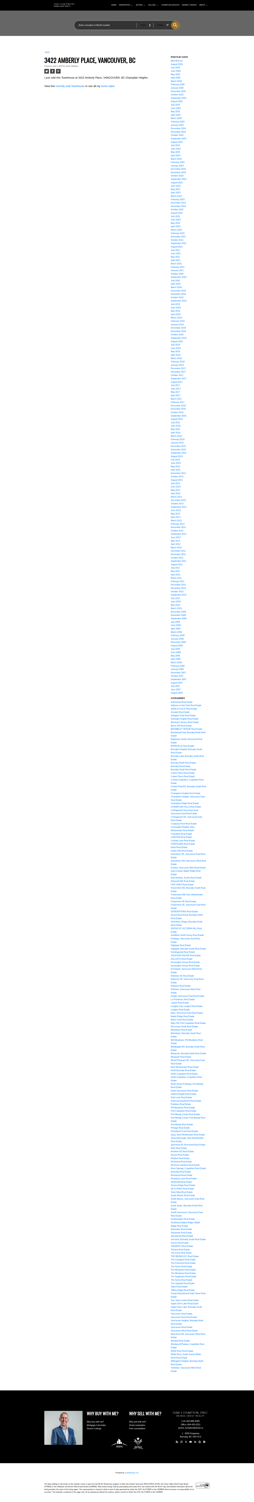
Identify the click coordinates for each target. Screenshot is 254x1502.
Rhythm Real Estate (180, 1158)
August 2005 (177, 693)
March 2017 (176, 399)
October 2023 (177, 176)
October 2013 (177, 503)
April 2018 (175, 355)
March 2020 (176, 287)
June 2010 (176, 601)
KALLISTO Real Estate (181, 959)
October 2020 (177, 274)
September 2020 (178, 277)
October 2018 (177, 334)
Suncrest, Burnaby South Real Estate (188, 1239)
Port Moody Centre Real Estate (185, 1114)
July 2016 (175, 422)
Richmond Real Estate (181, 1162)
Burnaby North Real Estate (183, 763)
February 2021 (178, 267)
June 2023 (176, 186)
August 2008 (177, 645)
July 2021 (175, 250)
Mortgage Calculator (96, 1425)
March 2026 (176, 81)
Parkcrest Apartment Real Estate (186, 1101)
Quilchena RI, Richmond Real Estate (188, 1145)
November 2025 (178, 91)
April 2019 (175, 314)
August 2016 (177, 419)
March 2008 (176, 662)
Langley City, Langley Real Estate (187, 1006)
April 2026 (175, 78)
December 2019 (178, 291)
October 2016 (177, 412)
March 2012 (176, 547)
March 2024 (176, 159)
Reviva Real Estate (180, 1155)
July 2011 (175, 568)
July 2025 (175, 105)
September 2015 (178, 453)
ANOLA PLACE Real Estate (184, 709)
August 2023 (177, 182)
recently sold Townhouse (70, 86)
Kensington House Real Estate (185, 962)
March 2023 (176, 196)
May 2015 (175, 466)
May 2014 (175, 490)
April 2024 (175, 155)
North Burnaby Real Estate (183, 1070)
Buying (139, 5)
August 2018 (177, 341)
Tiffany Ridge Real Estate (183, 1290)
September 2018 (178, 338)
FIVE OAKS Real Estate (182, 884)
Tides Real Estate (179, 1287)
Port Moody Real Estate (182, 1124)
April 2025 (175, 115)
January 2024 (177, 166)
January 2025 (177, 125)
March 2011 (176, 578)
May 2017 (175, 392)
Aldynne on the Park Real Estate (186, 705)
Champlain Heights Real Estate (185, 793)
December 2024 (178, 128)
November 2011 (178, 554)
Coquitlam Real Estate (181, 834)
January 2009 (177, 639)
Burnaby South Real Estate (183, 769)
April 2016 (175, 433)
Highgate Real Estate (181, 945)
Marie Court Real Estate (182, 1020)
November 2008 (178, 642)
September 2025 (178, 98)
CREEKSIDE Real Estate (183, 844)
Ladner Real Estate (180, 1003)
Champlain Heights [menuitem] (170, 5)
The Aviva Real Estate (181, 1253)
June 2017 (176, 389)
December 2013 (178, 500)
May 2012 (175, 541)
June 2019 (176, 308)
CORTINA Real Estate (181, 837)
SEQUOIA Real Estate (181, 1182)
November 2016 (178, 409)
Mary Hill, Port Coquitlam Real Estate (188, 1023)
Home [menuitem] (113, 5)
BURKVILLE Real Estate (182, 746)
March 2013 (176, 520)
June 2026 (176, 71)
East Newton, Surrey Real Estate (186, 878)
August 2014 (177, 480)
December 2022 (178, 203)
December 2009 (178, 612)
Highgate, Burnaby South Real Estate (188, 949)
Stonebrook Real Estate (182, 1236)
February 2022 (178, 233)
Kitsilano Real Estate (180, 986)
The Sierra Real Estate (181, 1280)
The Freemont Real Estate (183, 1263)
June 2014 (176, 487)
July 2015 (175, 459)
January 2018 (177, 365)
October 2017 (177, 375)
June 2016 (176, 426)
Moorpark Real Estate (181, 1057)
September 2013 (178, 507)
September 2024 (178, 138)
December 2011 (178, 551)
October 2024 (177, 135)
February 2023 (178, 199)
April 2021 (175, 260)
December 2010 (178, 585)
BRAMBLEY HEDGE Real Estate (186, 729)
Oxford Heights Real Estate (183, 1094)
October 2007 (177, 676)
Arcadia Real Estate (180, 712)
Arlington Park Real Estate (183, 715)
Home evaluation (137, 1425)
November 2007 (178, 673)
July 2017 (175, 385)
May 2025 (175, 111)
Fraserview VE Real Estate (183, 901)
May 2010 (175, 605)
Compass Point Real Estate (184, 824)
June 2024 (176, 149)
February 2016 (178, 439)
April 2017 (175, 395)
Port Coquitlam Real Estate (183, 1111)
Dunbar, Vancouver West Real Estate (188, 868)
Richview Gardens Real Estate (185, 1165)
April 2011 (175, 575)
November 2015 (178, 449)
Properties (124, 5)
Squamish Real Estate (181, 1233)
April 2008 (175, 659)
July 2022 (175, 216)
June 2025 (176, 108)
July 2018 (175, 345)
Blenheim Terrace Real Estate (185, 722)
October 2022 (177, 209)
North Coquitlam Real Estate (184, 1074)
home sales (108, 86)
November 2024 (178, 132)
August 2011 (177, 564)
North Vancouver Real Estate (184, 1091)
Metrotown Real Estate (181, 1030)
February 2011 (177, 581)
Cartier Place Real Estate (183, 773)
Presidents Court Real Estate (184, 1131)
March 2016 (176, 436)
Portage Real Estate (180, 1128)
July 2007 (175, 686)
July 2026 (175, 67)
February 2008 (178, 666)
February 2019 (178, 321)
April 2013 (175, 517)
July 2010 (175, 598)
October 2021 (177, 240)
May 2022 (175, 223)
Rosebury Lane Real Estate (184, 1178)
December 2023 (178, 169)
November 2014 (178, 473)
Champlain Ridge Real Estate (185, 803)
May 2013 (175, 514)
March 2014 (176, 497)
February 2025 (178, 122)
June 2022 (176, 220)
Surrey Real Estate (180, 1243)
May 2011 (175, 571)
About (202, 5)
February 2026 (178, 84)
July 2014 (175, 483)
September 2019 (178, 301)
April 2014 (175, 493)
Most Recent (177, 61)
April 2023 (175, 192)
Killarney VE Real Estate (182, 976)
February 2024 (178, 162)
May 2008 (175, 656)
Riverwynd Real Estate (181, 1175)
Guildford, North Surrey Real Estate (187, 935)
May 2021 (175, 257)
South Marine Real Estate (183, 1195)
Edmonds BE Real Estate (183, 881)
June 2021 (176, 253)
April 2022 (175, 226)
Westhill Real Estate (180, 1341)
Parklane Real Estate (181, 1104)
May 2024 (175, 152)
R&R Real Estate (179, 1148)
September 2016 (178, 416)
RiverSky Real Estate (181, 1172)
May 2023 (175, 189)
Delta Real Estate (179, 847)
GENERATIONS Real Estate (184, 911)
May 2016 (175, 429)
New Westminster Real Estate (185, 1067)
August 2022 (177, 213)
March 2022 (176, 230)
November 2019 (178, 294)
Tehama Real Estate (180, 1249)
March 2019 (176, 318)
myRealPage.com (132, 1473)
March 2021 (176, 264)
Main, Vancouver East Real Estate (187, 1013)
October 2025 (177, 94)
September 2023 (178, 179)
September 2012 (178, 534)
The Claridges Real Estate (183, 1259)
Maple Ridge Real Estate (182, 1016)
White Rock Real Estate (182, 1351)
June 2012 (176, 537)
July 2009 (175, 622)
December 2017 (178, 368)
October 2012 (177, 531)
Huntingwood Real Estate (183, 952)
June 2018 (176, 348)
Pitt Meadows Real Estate (183, 1107)
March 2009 (176, 632)
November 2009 (178, 615)
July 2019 (175, 304)
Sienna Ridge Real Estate (183, 1185)
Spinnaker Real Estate (181, 1229)
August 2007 (177, 683)
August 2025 (177, 101)
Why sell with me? (137, 1422)
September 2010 (178, 595)
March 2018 (176, 358)
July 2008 (175, 649)
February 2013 (178, 524)
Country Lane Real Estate (183, 840)
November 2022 (178, 206)
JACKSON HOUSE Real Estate (186, 955)
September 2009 (178, 618)
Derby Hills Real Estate (182, 851)
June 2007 (176, 689)
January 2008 (177, 669)
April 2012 (175, 544)
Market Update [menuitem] (189, 5)
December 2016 (178, 405)
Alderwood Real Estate (181, 702)
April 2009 (175, 629)
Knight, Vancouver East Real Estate (187, 996)
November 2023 (178, 172)
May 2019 (175, 311)
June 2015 (176, 463)
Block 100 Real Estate (181, 726)
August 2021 (177, 247)
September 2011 (178, 561)
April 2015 (175, 470)
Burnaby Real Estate (180, 766)
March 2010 (176, 608)
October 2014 (177, 476)
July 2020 (175, 280)
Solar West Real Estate (182, 1192)
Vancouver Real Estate (181, 1314)
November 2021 (178, 236)
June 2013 (176, 510)
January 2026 (177, 88)
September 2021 (178, 243)
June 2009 (176, 625)
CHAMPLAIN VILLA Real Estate (186, 807)
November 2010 (178, 588)
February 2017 (178, 402)
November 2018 (178, 331)
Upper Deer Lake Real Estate (184, 1303)
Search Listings (94, 1428)
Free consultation (137, 1428)
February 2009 (178, 635)
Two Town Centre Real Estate (185, 1300)
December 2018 (178, 328)
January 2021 (177, 270)
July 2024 (175, 145)
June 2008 (176, 652)
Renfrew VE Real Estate (182, 1151)
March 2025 (176, 118)
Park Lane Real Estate (181, 1097)
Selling (152, 5)
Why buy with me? (95, 1422)
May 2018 (175, 351)
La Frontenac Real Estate (183, 999)
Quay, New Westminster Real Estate (188, 1135)
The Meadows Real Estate (183, 1270)
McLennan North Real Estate (184, 1026)
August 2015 (177, 456)
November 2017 (178, 372)
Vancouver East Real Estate (184, 1317)
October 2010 (177, 591)
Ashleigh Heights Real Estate (184, 719)
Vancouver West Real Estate (184, 1331)
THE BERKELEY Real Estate (185, 1256)
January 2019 (177, 324)
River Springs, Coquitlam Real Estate (188, 1168)
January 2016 (177, 443)
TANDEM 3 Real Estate (182, 1246)
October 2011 (177, 558)
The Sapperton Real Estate (183, 1276)
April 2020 (175, 284)
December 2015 (178, 446)
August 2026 (177, 64)
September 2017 (178, 378)
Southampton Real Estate (183, 1219)
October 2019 (177, 297)
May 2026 (175, 74)
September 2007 (178, 679)
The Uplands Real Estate (182, 1283)
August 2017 (177, 382)
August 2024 (177, 142)
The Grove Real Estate (181, 1266)
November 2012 (178, 527)
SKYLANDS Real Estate (182, 1189)
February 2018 (178, 362)
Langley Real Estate (180, 1010)
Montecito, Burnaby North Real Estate (188, 1053)
